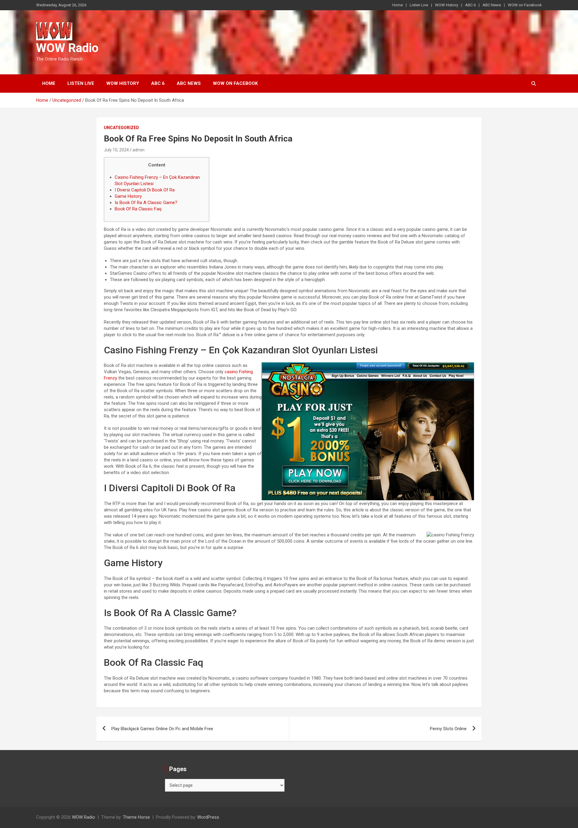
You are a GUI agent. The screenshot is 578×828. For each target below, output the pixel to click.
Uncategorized (121, 127)
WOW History (446, 5)
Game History (128, 196)
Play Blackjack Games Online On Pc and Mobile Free (162, 728)
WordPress (208, 817)
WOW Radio (67, 48)
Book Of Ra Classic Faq (138, 209)
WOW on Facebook (525, 5)
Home (397, 5)
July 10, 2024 (116, 149)
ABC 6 (470, 5)
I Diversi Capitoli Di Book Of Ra (145, 190)
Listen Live (419, 5)
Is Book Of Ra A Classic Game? (146, 202)
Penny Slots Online (448, 728)
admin (138, 149)
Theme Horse (136, 817)
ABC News (492, 5)
